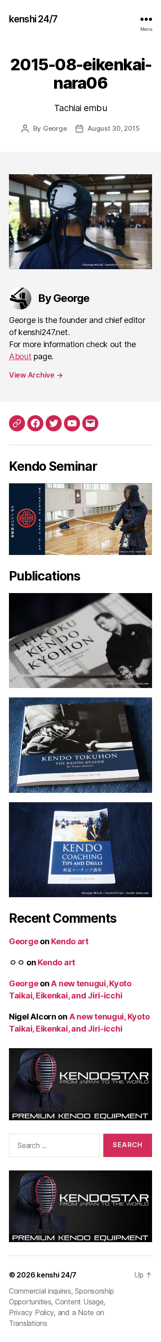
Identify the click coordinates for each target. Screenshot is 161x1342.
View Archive (36, 374)
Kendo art (70, 941)
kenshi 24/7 (33, 19)
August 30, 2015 (114, 128)
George (55, 128)
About (20, 356)
